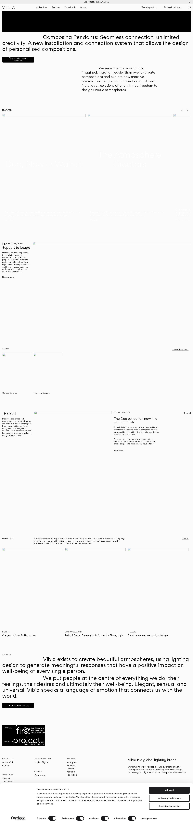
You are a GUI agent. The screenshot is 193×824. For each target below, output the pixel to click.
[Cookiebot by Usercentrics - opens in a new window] (18, 818)
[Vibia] (8, 7)
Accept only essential (169, 806)
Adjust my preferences (169, 798)
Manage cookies (149, 818)
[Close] (189, 2)
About (83, 7)
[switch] (80, 818)
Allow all (169, 790)
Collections (41, 7)
